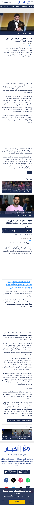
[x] (13, 480)
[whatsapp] (28, 480)
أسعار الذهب (24, 6)
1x (8, 231)
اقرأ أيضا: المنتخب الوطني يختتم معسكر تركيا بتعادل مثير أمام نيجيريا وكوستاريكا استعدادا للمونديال (19, 284)
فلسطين (6, 6)
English (6, 2)
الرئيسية (31, 6)
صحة (12, 6)
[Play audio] (4, 231)
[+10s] (30, 231)
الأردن (17, 6)
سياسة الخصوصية (8, 496)
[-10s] (27, 231)
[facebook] (6, 480)
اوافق (17, 501)
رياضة (30, 45)
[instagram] (20, 480)
